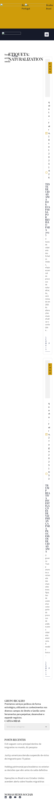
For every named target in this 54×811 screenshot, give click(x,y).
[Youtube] (15, 797)
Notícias (50, 68)
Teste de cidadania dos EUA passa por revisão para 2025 (47, 209)
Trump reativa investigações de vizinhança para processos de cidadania (47, 518)
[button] (47, 34)
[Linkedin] (6, 797)
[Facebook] (20, 797)
